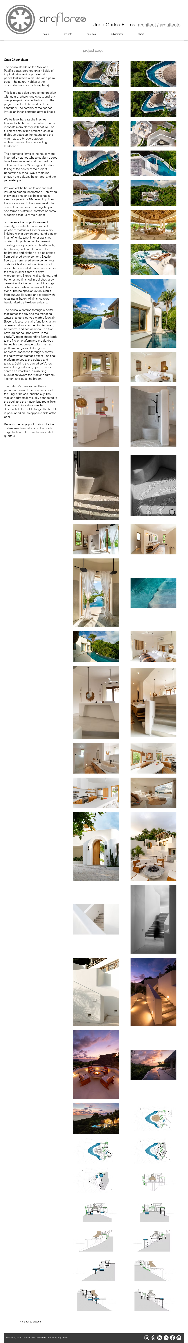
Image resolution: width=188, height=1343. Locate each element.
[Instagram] (178, 1337)
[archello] (146, 1337)
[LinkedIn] (166, 1337)
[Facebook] (172, 1337)
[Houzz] (159, 1337)
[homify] (153, 1337)
